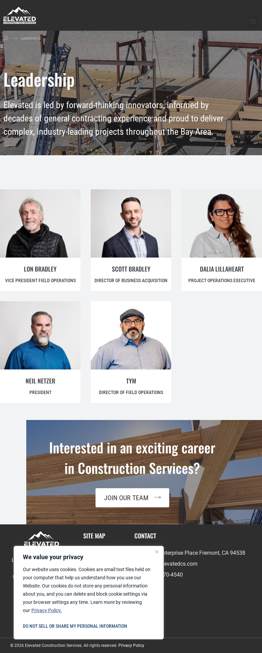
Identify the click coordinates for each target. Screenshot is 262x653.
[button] (253, 21)
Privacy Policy (131, 645)
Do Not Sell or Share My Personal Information (75, 626)
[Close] (156, 552)
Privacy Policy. (46, 610)
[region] (89, 592)
